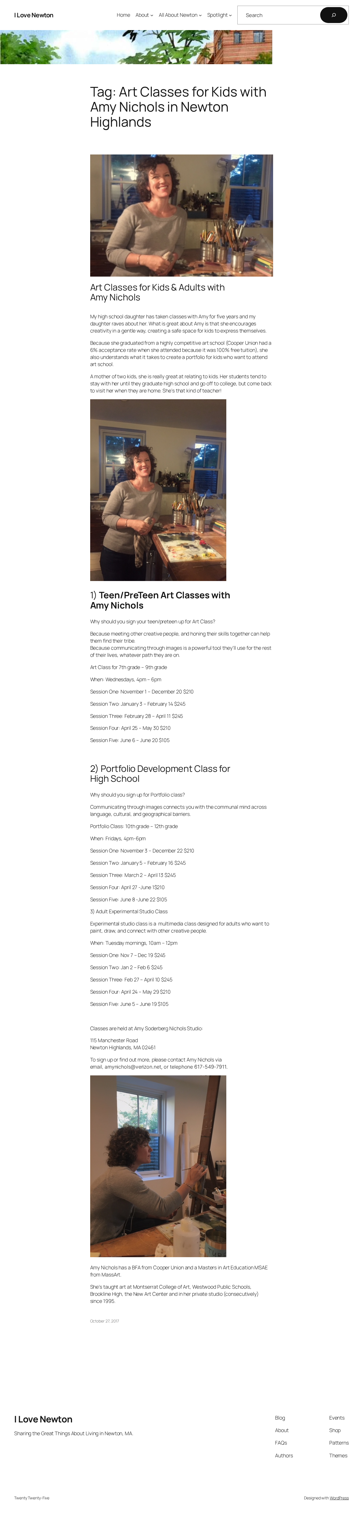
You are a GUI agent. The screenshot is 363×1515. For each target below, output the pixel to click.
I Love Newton (34, 15)
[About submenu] (151, 15)
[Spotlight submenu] (230, 15)
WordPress (339, 1498)
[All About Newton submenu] (200, 15)
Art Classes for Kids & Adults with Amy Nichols (157, 292)
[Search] (333, 15)
